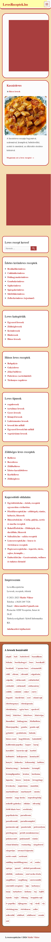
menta (37, 791)
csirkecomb (21, 679)
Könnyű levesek (14, 416)
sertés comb (11, 856)
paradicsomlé (12, 821)
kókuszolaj (30, 762)
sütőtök (9, 873)
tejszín (9, 897)
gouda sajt (34, 726)
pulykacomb (11, 838)
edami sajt (37, 697)
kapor (28, 744)
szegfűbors (10, 879)
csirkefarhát (33, 679)
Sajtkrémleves (14, 285)
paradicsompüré (28, 821)
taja (27, 885)
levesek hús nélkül (15, 425)
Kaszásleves (14, 85)
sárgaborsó (38, 844)
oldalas (27, 803)
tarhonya (36, 885)
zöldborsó (31, 915)
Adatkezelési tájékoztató (18, 629)
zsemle (41, 915)
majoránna (23, 785)
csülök (9, 691)
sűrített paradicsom (31, 868)
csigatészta (35, 674)
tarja (8, 891)
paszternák (26, 826)
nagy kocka (20, 797)
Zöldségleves (13, 478)
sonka (37, 862)
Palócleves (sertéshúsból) (19, 376)
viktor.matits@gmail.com (26, 606)
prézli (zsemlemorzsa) (29, 832)
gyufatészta (21, 732)
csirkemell (21, 685)
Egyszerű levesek (15, 322)
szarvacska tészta (33, 873)
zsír (7, 920)
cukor (26, 691)
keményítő (34, 756)
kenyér (9, 762)
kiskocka (18, 762)
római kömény (12, 844)
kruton (26, 773)
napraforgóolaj (34, 797)
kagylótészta (24, 738)
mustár (9, 797)
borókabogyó (21, 662)
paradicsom (26, 815)
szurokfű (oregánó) (14, 885)
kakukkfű (36, 738)
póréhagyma (11, 832)
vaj (31, 903)
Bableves (11, 457)
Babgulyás (12, 363)
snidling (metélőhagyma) (17, 862)
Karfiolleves (13, 474)
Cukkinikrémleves (16, 273)
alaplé (8, 656)
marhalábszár (12, 791)
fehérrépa (39, 715)
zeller (35, 909)
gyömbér (10, 732)
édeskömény (11, 709)
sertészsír (23, 856)
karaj (36, 744)
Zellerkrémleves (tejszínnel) (20, 298)
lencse (18, 779)
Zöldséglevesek (14, 326)
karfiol (33, 750)
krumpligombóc (13, 773)
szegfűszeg (22, 879)
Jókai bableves (14, 371)
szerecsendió (35, 879)
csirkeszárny (33, 685)
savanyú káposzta (25, 850)
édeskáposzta (27, 703)
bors (31, 662)
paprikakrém (12, 815)
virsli (37, 903)
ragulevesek (13, 404)
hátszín (32, 732)
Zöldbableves (13, 466)
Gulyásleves (13, 367)
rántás (35, 838)
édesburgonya (12, 703)
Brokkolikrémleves (16, 268)
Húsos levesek (14, 91)
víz (43, 903)
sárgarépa (10, 850)
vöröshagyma (12, 909)
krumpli (35, 768)
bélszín (9, 662)
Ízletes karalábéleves (17, 470)
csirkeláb (10, 685)
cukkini (17, 691)
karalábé (10, 750)
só (31, 862)
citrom (15, 674)
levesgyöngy (38, 779)
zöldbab (20, 915)
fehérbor (17, 715)
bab (15, 656)
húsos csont (11, 738)
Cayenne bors (22, 668)
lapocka (9, 779)
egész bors (24, 709)
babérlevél (24, 656)
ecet (28, 697)
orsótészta (27, 809)
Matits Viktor (26, 597)
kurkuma (36, 773)
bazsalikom (37, 656)
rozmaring (26, 844)
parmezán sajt (12, 826)
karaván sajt (22, 750)
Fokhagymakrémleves (17, 277)
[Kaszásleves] (25, 115)
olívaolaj (36, 803)
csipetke (9, 679)
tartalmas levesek (15, 408)
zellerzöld (10, 915)
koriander (25, 768)
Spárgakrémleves (15, 289)
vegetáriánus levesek (17, 433)
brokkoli (9, 668)
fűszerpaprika (12, 726)
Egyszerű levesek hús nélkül (20, 429)
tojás (16, 897)
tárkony (28, 891)
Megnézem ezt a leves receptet (20, 157)
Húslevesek (12, 335)
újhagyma (22, 903)
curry (34, 691)
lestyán (27, 779)
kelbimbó (10, 756)
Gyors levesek (14, 412)
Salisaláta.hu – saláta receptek (22, 536)
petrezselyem (39, 826)
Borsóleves (12, 462)
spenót (18, 868)
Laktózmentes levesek (17, 421)
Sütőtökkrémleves (16, 293)
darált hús (19, 697)
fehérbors (28, 715)
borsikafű (40, 662)
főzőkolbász (35, 721)
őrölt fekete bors (13, 809)
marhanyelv (26, 791)
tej (35, 891)
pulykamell (25, 838)
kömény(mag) (12, 768)
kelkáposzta (22, 756)
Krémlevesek (13, 330)
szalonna (19, 873)
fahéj (8, 715)
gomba (24, 726)
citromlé (24, 674)
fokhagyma (22, 721)
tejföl (41, 891)
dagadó (9, 697)
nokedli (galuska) (13, 803)
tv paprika (10, 903)
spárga (9, 868)
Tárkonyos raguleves (17, 380)
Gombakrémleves (15, 281)
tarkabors (17, 891)
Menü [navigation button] (46, 4)
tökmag (24, 897)
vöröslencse (25, 909)
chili (8, 674)
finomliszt (10, 721)
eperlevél (35, 709)
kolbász (40, 762)
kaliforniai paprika (14, 744)
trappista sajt (36, 897)
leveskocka (10, 785)
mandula (34, 785)
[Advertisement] (25, 45)
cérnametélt (36, 668)
